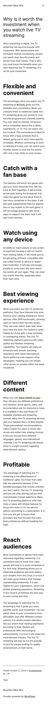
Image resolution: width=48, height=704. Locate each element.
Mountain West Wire (13, 5)
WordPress (29, 696)
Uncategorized (35, 670)
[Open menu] (43, 5)
